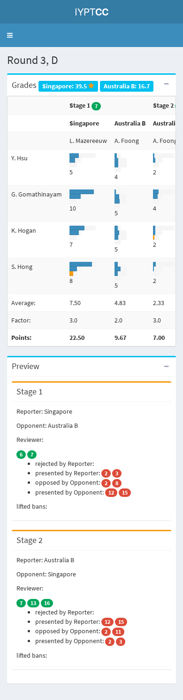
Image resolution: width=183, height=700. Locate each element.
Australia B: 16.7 (127, 86)
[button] (10, 35)
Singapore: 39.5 (65, 86)
